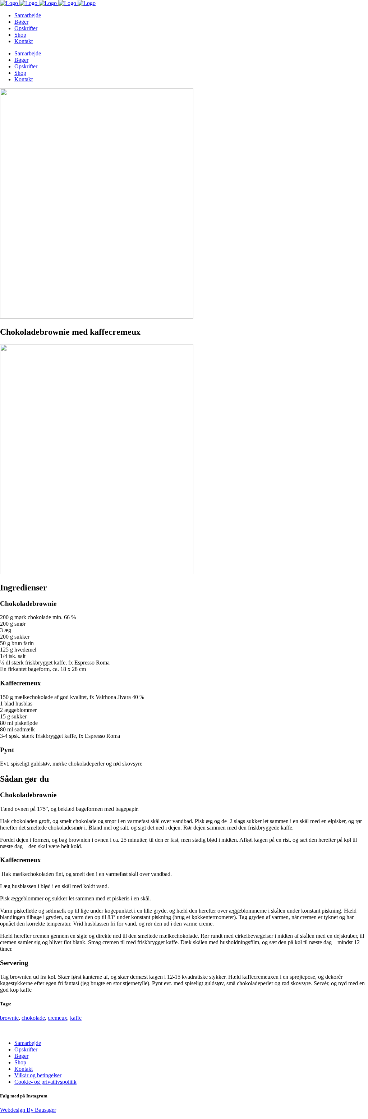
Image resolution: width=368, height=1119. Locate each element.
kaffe (76, 1018)
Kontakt (23, 1069)
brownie (9, 1018)
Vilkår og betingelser (37, 1075)
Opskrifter (25, 1049)
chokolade (33, 1018)
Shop (20, 1062)
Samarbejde (27, 1043)
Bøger (21, 1056)
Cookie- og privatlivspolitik (45, 1082)
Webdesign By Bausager (28, 1110)
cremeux (57, 1018)
